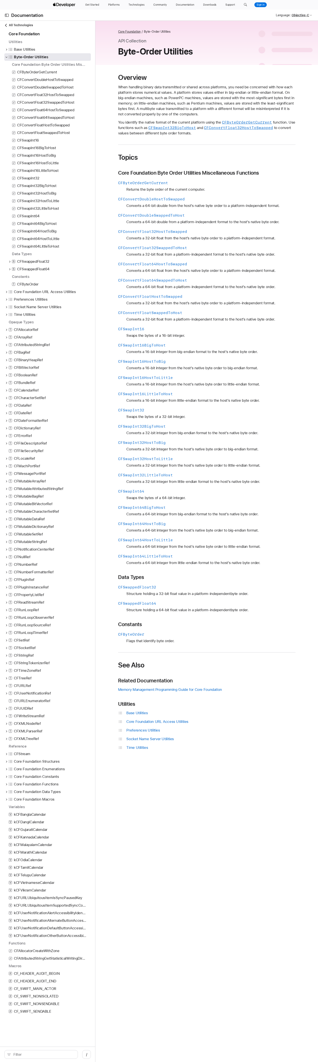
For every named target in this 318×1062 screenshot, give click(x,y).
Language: (283, 15)
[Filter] (43, 1054)
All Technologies (21, 25)
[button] (245, 5)
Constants (130, 624)
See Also (131, 665)
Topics (128, 157)
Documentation (27, 15)
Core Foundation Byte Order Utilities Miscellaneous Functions (188, 173)
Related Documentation (145, 681)
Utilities (126, 704)
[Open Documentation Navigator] (7, 15)
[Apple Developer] (64, 5)
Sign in (261, 4)
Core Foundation (129, 31)
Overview (132, 77)
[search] (41, 1054)
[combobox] (43, 1054)
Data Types (131, 577)
